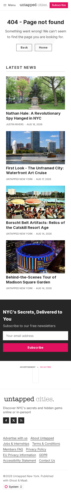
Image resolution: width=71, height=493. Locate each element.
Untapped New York (19, 179)
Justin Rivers (14, 124)
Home (43, 47)
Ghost (13, 480)
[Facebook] (6, 420)
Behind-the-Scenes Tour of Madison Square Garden (31, 279)
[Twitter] (14, 420)
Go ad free (45, 367)
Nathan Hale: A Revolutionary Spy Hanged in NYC (33, 116)
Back (24, 47)
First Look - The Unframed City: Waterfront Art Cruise (35, 170)
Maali (23, 480)
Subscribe (59, 5)
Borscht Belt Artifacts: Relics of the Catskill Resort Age (35, 225)
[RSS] (21, 420)
